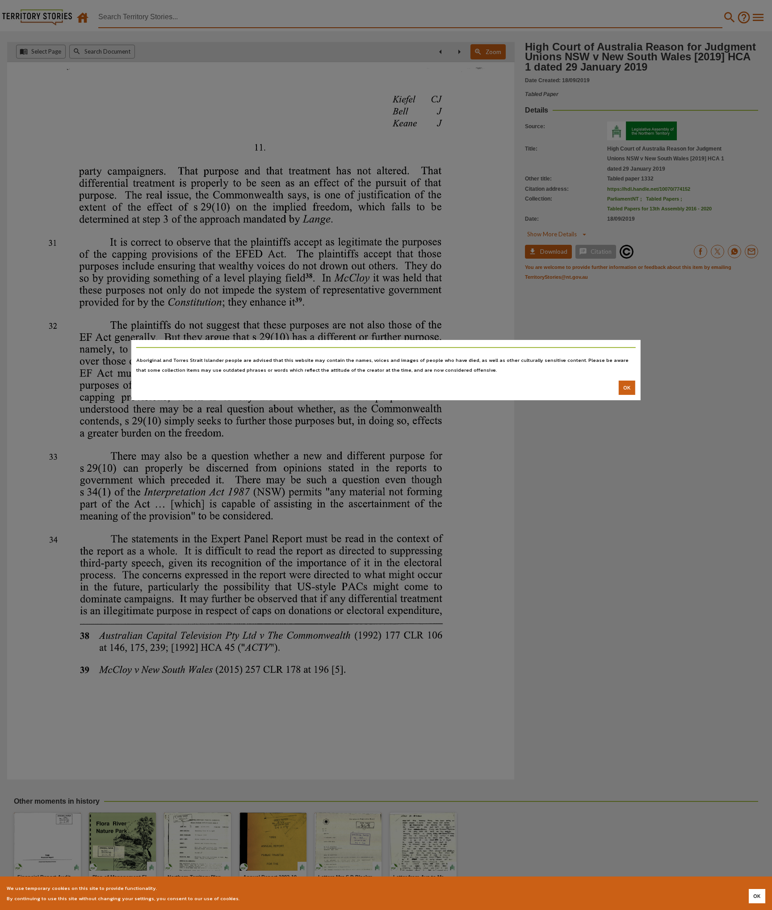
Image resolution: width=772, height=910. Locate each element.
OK (627, 388)
